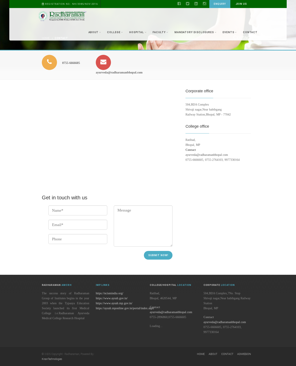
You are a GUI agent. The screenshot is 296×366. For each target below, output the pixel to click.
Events (228, 32)
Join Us (241, 3)
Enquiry (220, 3)
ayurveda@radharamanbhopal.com (206, 154)
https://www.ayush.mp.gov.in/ (114, 303)
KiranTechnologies (52, 359)
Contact (250, 32)
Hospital (136, 32)
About (93, 32)
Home (201, 354)
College (113, 32)
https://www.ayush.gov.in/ (112, 298)
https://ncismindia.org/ (109, 293)
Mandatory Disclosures (194, 32)
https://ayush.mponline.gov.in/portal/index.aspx (125, 308)
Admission (244, 354)
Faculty (159, 32)
